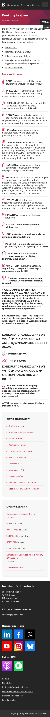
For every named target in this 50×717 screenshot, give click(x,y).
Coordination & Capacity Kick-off (21, 514)
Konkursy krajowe (17, 426)
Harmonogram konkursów (21, 451)
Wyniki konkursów (17, 457)
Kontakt (5, 678)
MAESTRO (25, 185)
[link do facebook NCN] (18, 634)
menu (46, 27)
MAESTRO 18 (12, 529)
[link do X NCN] (30, 634)
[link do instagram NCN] (18, 646)
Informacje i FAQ (16, 470)
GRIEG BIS (11, 542)
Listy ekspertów (16, 476)
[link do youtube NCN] (7, 646)
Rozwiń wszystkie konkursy (13, 73)
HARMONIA (21, 167)
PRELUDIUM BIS (24, 105)
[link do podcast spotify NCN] (18, 666)
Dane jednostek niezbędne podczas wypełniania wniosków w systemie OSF (24, 61)
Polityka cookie (9, 700)
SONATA (20, 132)
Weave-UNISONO (14, 567)
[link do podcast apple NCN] (7, 666)
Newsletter (7, 683)
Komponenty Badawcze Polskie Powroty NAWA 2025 (24, 556)
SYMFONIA (24, 204)
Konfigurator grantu (18, 445)
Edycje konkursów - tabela (17, 56)
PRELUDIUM (22, 93)
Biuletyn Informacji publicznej (15, 687)
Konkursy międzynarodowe (21, 432)
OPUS (25, 82)
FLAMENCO (11, 548)
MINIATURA (23, 216)
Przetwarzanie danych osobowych (17, 691)
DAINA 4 (10, 523)
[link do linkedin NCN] (7, 634)
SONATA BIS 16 (13, 536)
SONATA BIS (23, 150)
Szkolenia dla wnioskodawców (22, 482)
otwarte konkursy (45, 21)
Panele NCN (14, 463)
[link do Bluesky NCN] (30, 646)
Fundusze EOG (15, 438)
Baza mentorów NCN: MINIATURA (24, 488)
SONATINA (24, 119)
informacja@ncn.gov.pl (12, 614)
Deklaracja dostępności (12, 695)
